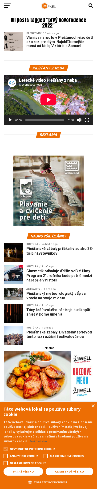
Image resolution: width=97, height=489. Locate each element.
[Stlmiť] (79, 120)
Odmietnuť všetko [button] (69, 471)
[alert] (48, 445)
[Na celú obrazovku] (87, 120)
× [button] (93, 406)
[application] (48, 100)
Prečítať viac (38, 441)
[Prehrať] (10, 120)
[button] (48, 482)
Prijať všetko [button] (23, 471)
